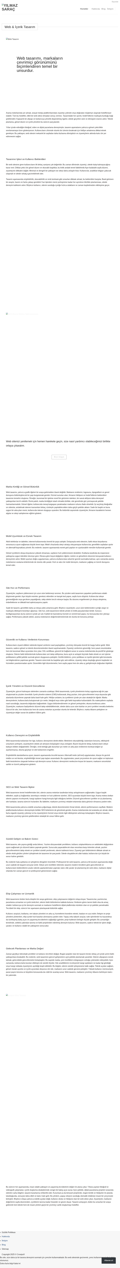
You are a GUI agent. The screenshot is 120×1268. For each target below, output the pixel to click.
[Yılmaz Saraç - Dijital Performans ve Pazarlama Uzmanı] (20, 9)
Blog (103, 9)
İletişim (110, 9)
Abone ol (108, 1260)
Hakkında (96, 9)
